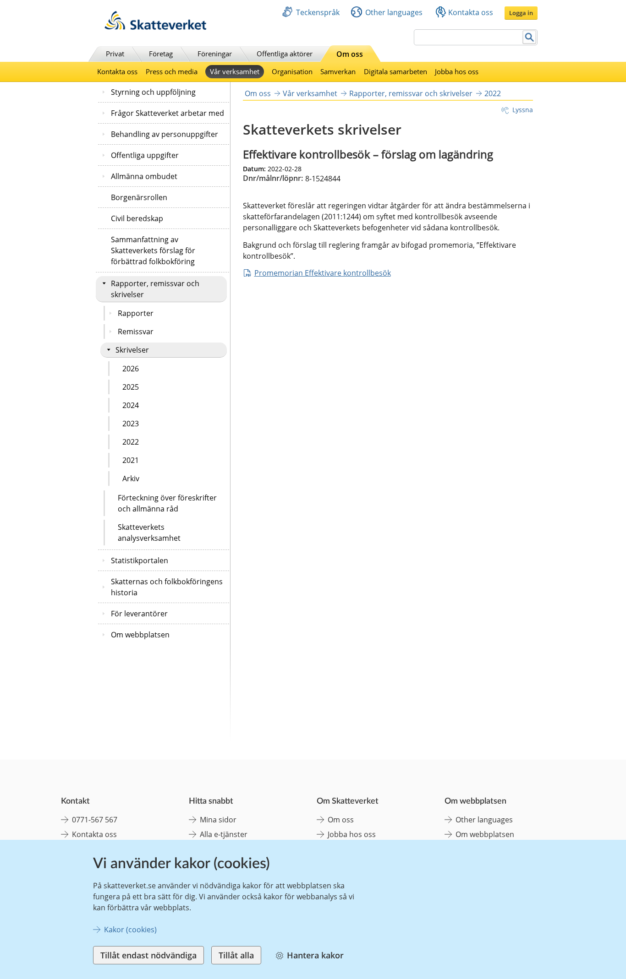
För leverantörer (139, 614)
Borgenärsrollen (139, 197)
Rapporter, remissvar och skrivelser (155, 288)
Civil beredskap (137, 218)
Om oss (349, 54)
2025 (130, 387)
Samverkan (338, 71)
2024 (130, 405)
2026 (130, 369)
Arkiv (130, 478)
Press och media (172, 71)
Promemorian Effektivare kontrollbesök (322, 273)
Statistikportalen (139, 560)
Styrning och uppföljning (153, 92)
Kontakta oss (470, 12)
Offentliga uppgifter (145, 155)
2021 (130, 460)
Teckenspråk (318, 12)
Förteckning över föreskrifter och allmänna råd (167, 503)
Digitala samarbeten (395, 71)
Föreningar (215, 53)
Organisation (292, 71)
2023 (130, 424)
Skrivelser (132, 350)
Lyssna (522, 109)
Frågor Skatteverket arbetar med (167, 113)
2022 (130, 442)
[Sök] (529, 37)
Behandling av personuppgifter (164, 134)
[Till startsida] (155, 27)
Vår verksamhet (234, 71)
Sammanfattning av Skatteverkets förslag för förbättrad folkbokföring (153, 250)
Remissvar (136, 331)
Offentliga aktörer (285, 53)
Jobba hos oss (456, 71)
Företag (161, 53)
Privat (115, 53)
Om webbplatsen (140, 635)
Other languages (394, 12)
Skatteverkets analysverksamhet (149, 532)
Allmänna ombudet (144, 176)
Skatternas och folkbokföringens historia (167, 587)
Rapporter (136, 313)
